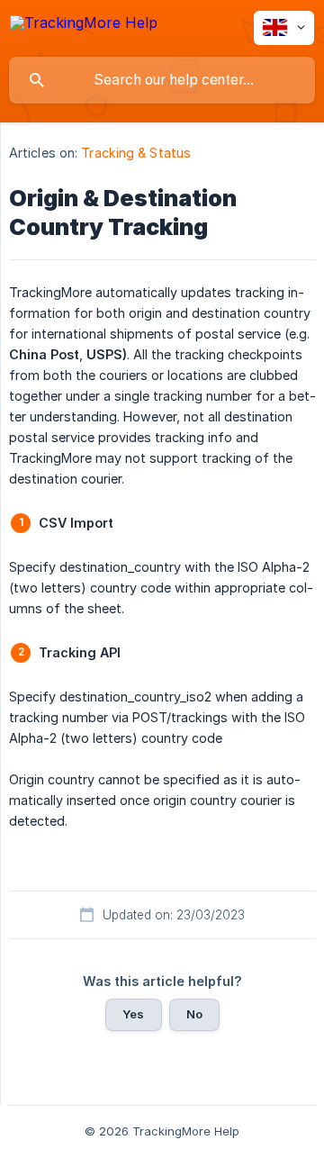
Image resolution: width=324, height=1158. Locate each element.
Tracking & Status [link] (136, 152)
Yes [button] (133, 1014)
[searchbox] (162, 80)
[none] (84, 26)
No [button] (194, 1014)
